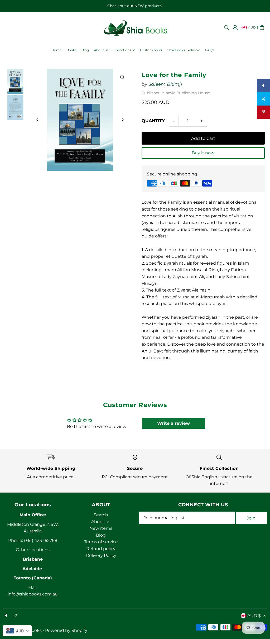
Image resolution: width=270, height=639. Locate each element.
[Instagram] (15, 616)
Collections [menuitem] (122, 50)
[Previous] (38, 120)
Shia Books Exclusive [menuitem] (183, 50)
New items (100, 528)
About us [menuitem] (101, 50)
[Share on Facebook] (263, 85)
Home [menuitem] (56, 50)
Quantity (153, 120)
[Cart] (262, 27)
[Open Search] (226, 27)
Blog (101, 535)
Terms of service (101, 541)
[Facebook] (6, 616)
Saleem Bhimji (165, 84)
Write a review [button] (173, 423)
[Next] (122, 120)
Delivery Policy (101, 555)
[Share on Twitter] (263, 99)
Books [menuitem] (71, 50)
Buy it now (203, 152)
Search (101, 514)
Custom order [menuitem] (151, 50)
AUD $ (253, 27)
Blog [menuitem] (85, 50)
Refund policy (100, 548)
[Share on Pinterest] (263, 112)
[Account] (235, 27)
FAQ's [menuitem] (209, 50)
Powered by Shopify (66, 630)
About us (100, 521)
